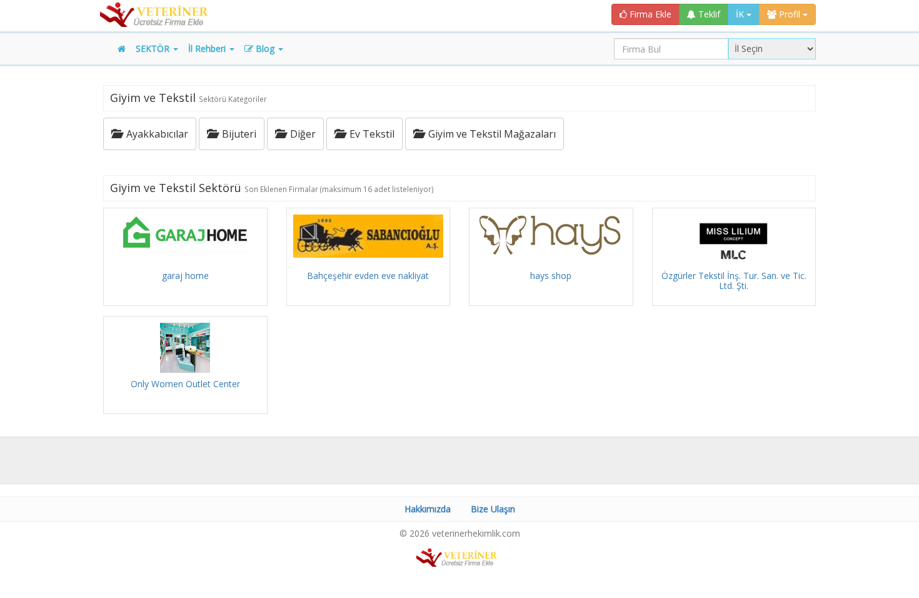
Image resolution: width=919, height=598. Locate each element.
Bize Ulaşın (493, 509)
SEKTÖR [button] (154, 48)
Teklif (708, 14)
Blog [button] (265, 48)
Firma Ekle (649, 14)
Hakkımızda (427, 509)
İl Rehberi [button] (208, 48)
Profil (789, 14)
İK (741, 14)
